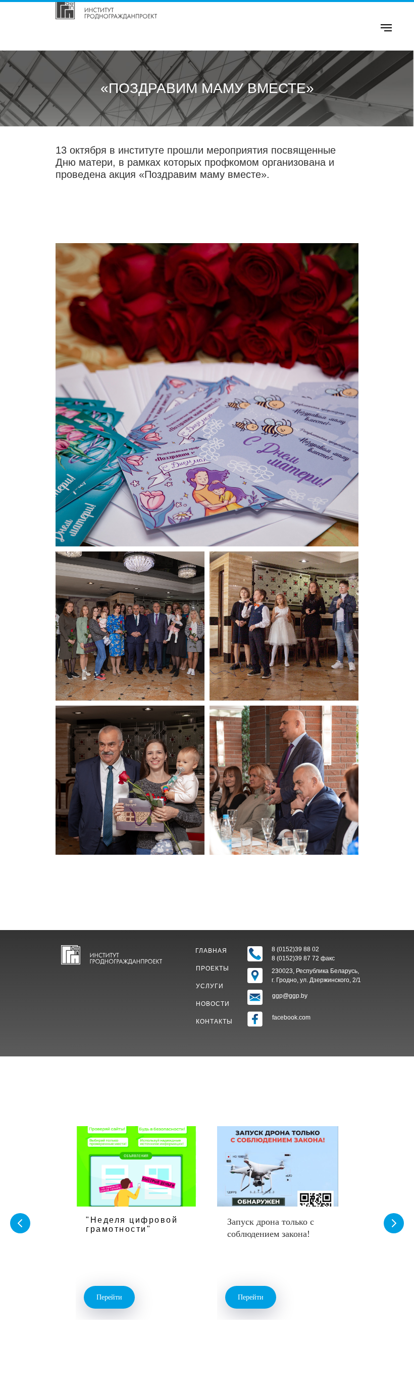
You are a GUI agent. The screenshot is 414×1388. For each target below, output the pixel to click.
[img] (106, 9)
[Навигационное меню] (386, 27)
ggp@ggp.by (289, 995)
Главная (211, 950)
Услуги (210, 986)
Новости (213, 1003)
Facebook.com (291, 1017)
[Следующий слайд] (394, 1223)
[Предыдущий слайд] (20, 1223)
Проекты (212, 968)
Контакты (214, 1021)
